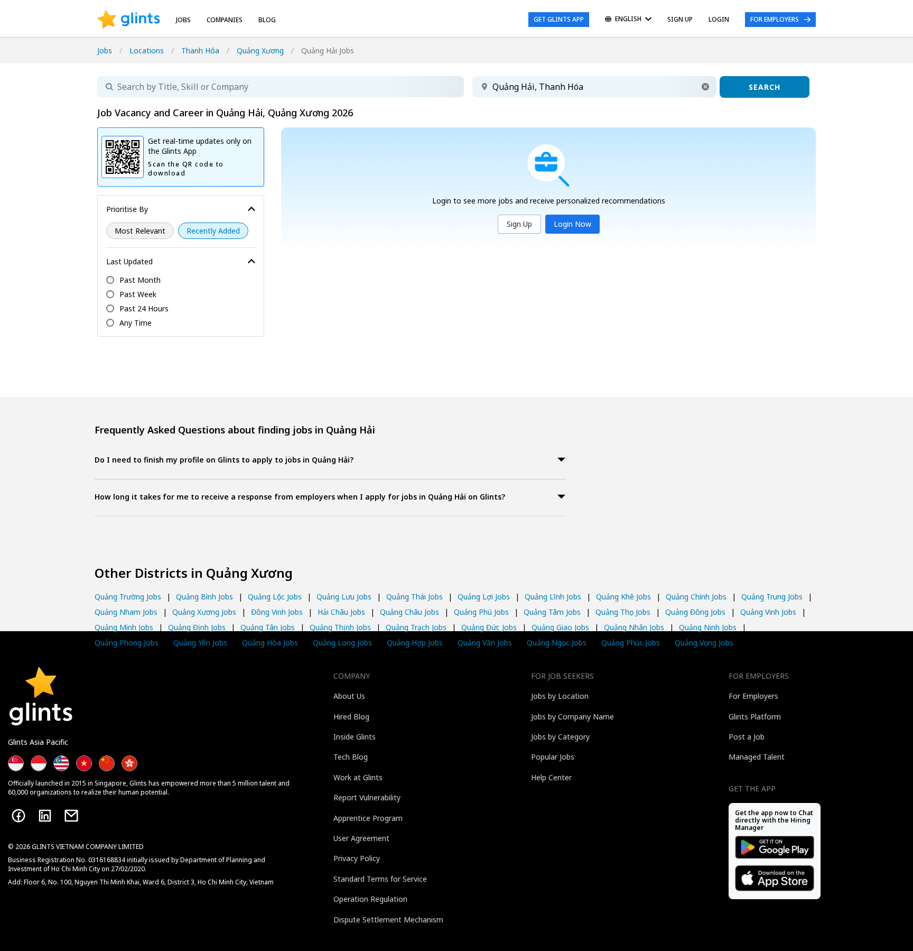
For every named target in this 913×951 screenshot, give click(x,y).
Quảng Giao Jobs (560, 627)
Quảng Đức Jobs (489, 627)
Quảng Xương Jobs (204, 612)
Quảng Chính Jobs (696, 597)
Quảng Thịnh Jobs (340, 627)
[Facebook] (18, 815)
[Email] (71, 815)
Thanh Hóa (200, 50)
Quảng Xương (260, 50)
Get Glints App (559, 19)
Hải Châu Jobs (341, 612)
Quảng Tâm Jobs (552, 612)
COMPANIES (225, 19)
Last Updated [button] (129, 261)
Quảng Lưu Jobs (343, 597)
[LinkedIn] (44, 815)
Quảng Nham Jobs (126, 612)
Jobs (183, 19)
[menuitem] (628, 19)
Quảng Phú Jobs (481, 612)
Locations (146, 50)
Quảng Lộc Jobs (275, 597)
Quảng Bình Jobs (204, 597)
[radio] (140, 231)
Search (764, 87)
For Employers (774, 19)
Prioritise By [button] (127, 209)
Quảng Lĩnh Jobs (553, 597)
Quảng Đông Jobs (695, 612)
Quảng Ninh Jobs (708, 627)
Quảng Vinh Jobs (768, 612)
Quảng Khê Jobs (623, 597)
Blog (267, 19)
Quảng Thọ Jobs (622, 612)
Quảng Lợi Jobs (484, 597)
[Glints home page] (128, 19)
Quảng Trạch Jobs (416, 627)
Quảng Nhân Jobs (634, 627)
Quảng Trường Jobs (128, 597)
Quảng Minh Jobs (124, 627)
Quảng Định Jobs (197, 627)
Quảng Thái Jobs (414, 597)
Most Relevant (140, 231)
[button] (705, 86)
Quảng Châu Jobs (409, 612)
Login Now (572, 224)
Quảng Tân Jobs (267, 627)
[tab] (330, 460)
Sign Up (519, 224)
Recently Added (213, 231)
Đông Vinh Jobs (277, 612)
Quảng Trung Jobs (772, 597)
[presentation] (128, 19)
